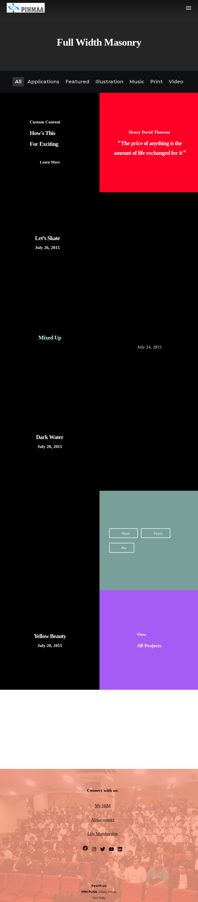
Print (156, 82)
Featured (77, 82)
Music (136, 82)
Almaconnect (102, 819)
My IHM (103, 805)
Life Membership (102, 833)
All (18, 82)
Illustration (109, 82)
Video (176, 82)
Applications (43, 82)
